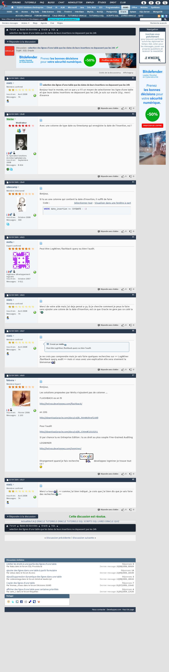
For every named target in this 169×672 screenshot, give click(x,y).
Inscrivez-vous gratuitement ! (63, 19)
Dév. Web (91, 7)
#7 (133, 375)
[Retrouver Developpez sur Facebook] (166, 16)
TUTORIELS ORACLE (77, 16)
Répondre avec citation (109, 108)
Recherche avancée (158, 23)
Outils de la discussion (109, 73)
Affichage (127, 73)
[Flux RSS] (159, 16)
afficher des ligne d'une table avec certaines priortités (32, 589)
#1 (133, 78)
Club (123, 2)
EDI (100, 7)
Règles (60, 23)
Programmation (113, 7)
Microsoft (72, 7)
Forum (13, 30)
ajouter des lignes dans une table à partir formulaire (31, 570)
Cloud (49, 7)
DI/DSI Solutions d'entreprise (30, 7)
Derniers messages (10, 23)
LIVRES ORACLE (128, 16)
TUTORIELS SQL (96, 16)
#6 (133, 331)
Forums (16, 2)
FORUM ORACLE (42, 16)
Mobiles (144, 7)
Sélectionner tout (83, 203)
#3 (133, 182)
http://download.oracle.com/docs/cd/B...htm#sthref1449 (69, 417)
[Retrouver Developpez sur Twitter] (162, 16)
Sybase (133, 12)
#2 (133, 114)
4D (17, 12)
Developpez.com (114, 610)
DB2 (59, 12)
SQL (53, 30)
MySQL (90, 12)
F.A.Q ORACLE (58, 16)
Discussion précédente (58, 538)
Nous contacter (98, 610)
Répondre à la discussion (21, 41)
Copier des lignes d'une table (20, 583)
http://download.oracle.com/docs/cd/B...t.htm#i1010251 (69, 431)
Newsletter (75, 2)
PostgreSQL (111, 12)
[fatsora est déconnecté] (21, 399)
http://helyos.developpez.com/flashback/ (61, 403)
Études (101, 2)
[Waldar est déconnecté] (21, 142)
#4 (133, 237)
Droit (112, 2)
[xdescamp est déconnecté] (21, 204)
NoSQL (100, 12)
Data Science (48, 12)
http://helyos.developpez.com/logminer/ (60, 448)
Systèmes (155, 7)
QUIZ (140, 16)
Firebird (68, 12)
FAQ (41, 2)
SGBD (125, 7)
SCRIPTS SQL (112, 16)
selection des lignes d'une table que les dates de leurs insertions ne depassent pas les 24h (71, 48)
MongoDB (157, 12)
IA (56, 7)
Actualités (26, 521)
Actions (24, 23)
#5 (133, 295)
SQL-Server (144, 12)
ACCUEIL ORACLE (24, 16)
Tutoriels (30, 2)
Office (134, 7)
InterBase (79, 12)
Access (24, 12)
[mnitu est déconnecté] (21, 260)
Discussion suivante (83, 538)
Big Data (35, 12)
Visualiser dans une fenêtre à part (113, 203)
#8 (133, 480)
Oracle (123, 12)
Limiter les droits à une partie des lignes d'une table (31, 564)
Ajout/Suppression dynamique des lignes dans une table (34, 577)
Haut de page (128, 610)
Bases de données (28, 30)
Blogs (51, 2)
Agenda (44, 23)
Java (82, 7)
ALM (63, 7)
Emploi (90, 2)
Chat (61, 2)
